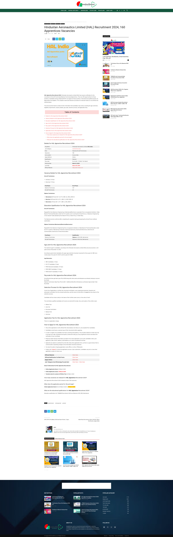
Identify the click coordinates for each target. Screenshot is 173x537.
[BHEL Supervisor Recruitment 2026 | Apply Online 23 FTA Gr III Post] (90, 460)
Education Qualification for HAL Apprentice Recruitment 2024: (60, 120)
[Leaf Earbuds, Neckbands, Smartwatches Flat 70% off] (116, 47)
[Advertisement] (86, 17)
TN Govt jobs (93, 10)
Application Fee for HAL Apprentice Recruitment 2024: (59, 130)
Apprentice (53, 23)
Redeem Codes (105, 54)
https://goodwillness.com (58, 429)
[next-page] (47, 470)
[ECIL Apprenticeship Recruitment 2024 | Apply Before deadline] (77, 498)
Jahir (46, 33)
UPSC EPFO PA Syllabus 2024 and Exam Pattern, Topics (56, 419)
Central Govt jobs (76, 148)
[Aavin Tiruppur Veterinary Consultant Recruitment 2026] (72, 446)
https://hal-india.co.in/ (77, 167)
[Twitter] (120, 10)
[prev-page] (45, 470)
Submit (54, 349)
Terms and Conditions (119, 535)
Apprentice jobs (51, 403)
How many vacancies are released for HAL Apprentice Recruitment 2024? (64, 134)
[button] (127, 10)
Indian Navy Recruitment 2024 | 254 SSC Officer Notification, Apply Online (88, 420)
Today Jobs (63, 10)
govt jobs (64, 403)
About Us (105, 535)
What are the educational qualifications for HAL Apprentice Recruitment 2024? (65, 139)
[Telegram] (117, 10)
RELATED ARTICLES (49, 438)
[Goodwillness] (86, 4)
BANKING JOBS (84, 10)
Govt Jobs (62, 23)
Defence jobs (58, 23)
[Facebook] (53, 39)
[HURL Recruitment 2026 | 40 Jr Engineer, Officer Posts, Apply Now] (90, 445)
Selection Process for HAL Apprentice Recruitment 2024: (59, 128)
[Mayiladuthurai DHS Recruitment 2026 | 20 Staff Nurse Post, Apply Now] (53, 460)
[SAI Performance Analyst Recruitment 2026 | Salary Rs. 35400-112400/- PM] (72, 460)
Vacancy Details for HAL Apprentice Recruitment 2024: (59, 118)
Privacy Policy (111, 535)
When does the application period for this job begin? (59, 137)
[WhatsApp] (122, 10)
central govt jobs (73, 10)
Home (45, 21)
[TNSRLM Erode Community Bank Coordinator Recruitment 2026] (53, 446)
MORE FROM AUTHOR (60, 438)
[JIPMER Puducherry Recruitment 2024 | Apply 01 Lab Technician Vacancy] (77, 504)
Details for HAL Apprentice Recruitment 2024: (57, 116)
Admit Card (109, 10)
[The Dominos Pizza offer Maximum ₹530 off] (106, 65)
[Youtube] (124, 10)
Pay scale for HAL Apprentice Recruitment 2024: (57, 125)
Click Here (75, 355)
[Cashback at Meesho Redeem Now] (106, 71)
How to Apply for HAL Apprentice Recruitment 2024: (58, 133)
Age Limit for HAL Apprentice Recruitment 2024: (57, 123)
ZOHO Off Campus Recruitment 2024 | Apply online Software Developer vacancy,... (89, 511)
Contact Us (127, 535)
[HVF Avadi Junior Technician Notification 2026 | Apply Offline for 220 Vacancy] (106, 116)
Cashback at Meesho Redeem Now (118, 69)
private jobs (101, 10)
